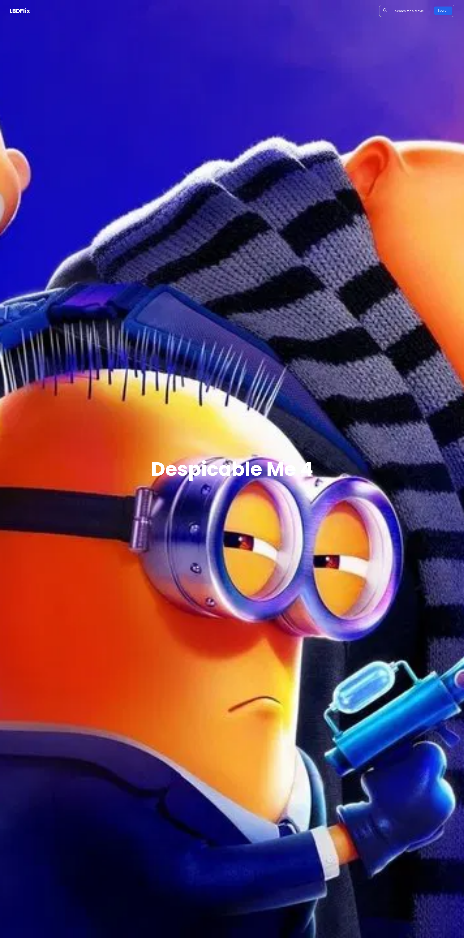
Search (443, 10)
